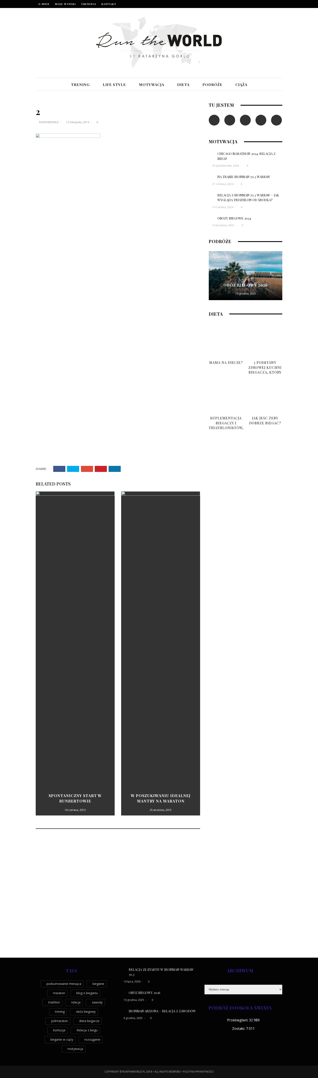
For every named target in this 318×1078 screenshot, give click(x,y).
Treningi (88, 4)
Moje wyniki (65, 4)
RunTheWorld (49, 122)
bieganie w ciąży (61, 1039)
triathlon (54, 1002)
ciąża (241, 84)
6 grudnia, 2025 (133, 1018)
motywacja (151, 84)
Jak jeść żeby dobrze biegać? (265, 420)
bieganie (98, 984)
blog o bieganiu (87, 993)
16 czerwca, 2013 (75, 810)
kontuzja (59, 1030)
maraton (59, 993)
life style (114, 84)
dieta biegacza (89, 1021)
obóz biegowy (86, 1012)
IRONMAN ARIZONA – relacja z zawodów (162, 1011)
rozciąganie (92, 1039)
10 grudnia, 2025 (245, 293)
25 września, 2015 (161, 810)
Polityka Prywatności (198, 1071)
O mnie (44, 4)
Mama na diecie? (226, 362)
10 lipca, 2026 (132, 981)
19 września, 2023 (223, 225)
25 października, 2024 (226, 165)
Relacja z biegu (87, 1030)
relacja (75, 1002)
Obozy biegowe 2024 (234, 218)
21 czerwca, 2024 (223, 184)
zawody (97, 1002)
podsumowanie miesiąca (64, 984)
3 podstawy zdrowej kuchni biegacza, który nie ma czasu (265, 369)
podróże (212, 84)
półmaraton (59, 1021)
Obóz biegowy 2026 (245, 285)
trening (80, 84)
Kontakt (108, 4)
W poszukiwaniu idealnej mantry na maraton (161, 798)
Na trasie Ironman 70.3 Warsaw (243, 177)
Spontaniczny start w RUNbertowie (75, 798)
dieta (183, 84)
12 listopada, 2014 (78, 122)
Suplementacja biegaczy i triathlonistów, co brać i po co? (226, 425)
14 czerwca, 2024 (223, 207)
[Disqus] (118, 893)
